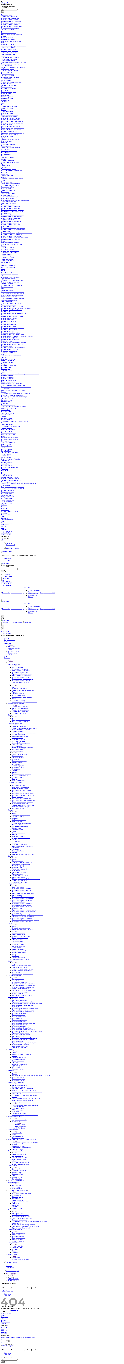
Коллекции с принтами (19, 726)
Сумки (14, 1052)
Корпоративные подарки (19, 754)
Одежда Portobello (17, 1246)
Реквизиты (4, 1333)
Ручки (13, 964)
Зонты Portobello (17, 1185)
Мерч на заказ (16, 1257)
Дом (13, 687)
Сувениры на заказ (17, 1213)
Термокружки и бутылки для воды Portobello (25, 1143)
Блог (2, 1329)
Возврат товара (5, 1322)
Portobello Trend (20, 1124)
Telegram (7, 560)
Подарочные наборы (18, 887)
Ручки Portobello (17, 1133)
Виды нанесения (6, 1313)
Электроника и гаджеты (19, 1085)
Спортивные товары (18, 979)
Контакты (4, 1332)
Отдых (14, 859)
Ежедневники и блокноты (20, 706)
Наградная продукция (18, 1233)
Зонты (14, 718)
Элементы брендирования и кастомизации (25, 1105)
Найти (3, 1361)
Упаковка (14, 1074)
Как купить (11, 646)
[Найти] (2, 11)
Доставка (3, 1320)
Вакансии (4, 1330)
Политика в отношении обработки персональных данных (19, 1337)
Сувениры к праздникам (19, 1000)
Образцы (3, 1323)
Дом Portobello (16, 1169)
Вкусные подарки (17, 667)
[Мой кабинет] (1, 624)
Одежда (14, 813)
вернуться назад (6, 1310)
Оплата (3, 1318)
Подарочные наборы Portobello (21, 1193)
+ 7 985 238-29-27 (6, 534)
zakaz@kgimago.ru (7, 551)
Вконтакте (7, 558)
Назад (11, 645)
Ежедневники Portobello (19, 1120)
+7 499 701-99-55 (6, 531)
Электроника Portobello (19, 1154)
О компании (4, 1327)
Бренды (3, 1315)
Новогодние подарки (18, 785)
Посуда (14, 926)
